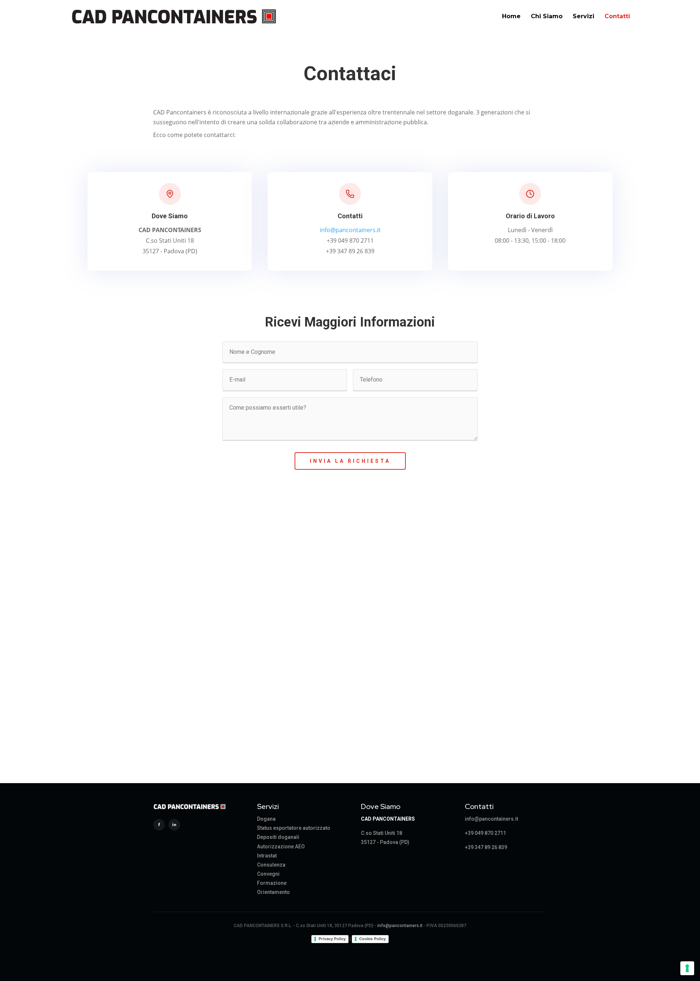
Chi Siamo (547, 16)
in (174, 824)
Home (511, 16)
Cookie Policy (372, 938)
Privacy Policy (332, 938)
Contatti (617, 16)
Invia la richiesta (350, 461)
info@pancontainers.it (350, 230)
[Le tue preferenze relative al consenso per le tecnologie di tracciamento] (687, 968)
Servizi (583, 16)
